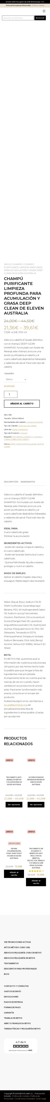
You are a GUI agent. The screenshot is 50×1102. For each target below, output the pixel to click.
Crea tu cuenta (38, 5)
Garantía (9, 1012)
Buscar (40, 18)
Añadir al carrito (21, 403)
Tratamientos (11, 963)
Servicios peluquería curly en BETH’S (22, 952)
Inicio (7, 264)
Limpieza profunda (34, 422)
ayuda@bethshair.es (15, 705)
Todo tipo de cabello (28, 426)
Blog (6, 974)
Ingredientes (28, 481)
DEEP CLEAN (15, 444)
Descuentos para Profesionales (20, 968)
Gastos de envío (12, 991)
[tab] (12, 481)
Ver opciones (14, 804)
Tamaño (9, 373)
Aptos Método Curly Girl (17, 947)
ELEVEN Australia (29, 444)
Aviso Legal (41, 1099)
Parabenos (23, 429)
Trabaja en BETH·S (13, 1018)
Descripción (11, 481)
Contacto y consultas (16, 986)
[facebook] (23, 1064)
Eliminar (9, 386)
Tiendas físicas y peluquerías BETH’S (22, 1028)
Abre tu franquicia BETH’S (17, 1023)
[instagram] (26, 1064)
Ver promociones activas (17, 942)
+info (42, 2)
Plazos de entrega (13, 1002)
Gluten (15, 429)
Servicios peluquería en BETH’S (19, 958)
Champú (18, 264)
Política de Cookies (20, 1096)
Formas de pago (12, 1007)
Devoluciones (11, 996)
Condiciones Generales (25, 1099)
